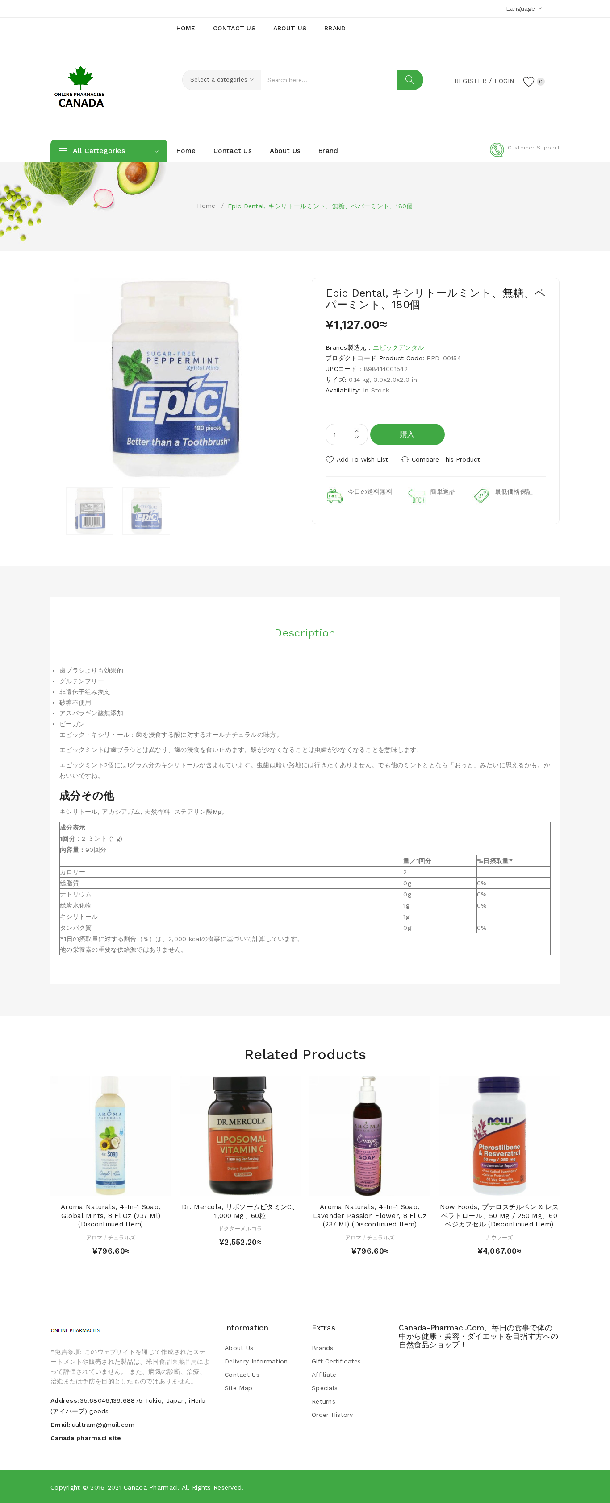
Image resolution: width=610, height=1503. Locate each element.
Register (470, 80)
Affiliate (324, 1374)
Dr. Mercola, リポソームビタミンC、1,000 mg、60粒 (240, 1211)
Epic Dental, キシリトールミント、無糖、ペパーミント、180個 (320, 206)
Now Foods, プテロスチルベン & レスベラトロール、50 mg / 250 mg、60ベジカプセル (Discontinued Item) (499, 1216)
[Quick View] (102, 1187)
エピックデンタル (398, 347)
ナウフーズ (499, 1238)
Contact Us (242, 1374)
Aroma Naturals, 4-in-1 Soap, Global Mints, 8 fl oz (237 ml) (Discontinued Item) (111, 1216)
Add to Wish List (362, 459)
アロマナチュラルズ (111, 1238)
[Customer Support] (525, 155)
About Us (239, 1347)
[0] (529, 81)
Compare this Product (446, 459)
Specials (325, 1388)
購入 (407, 434)
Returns (323, 1401)
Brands (323, 1347)
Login (504, 80)
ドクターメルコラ (240, 1229)
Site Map (238, 1388)
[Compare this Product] (136, 1187)
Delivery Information (256, 1361)
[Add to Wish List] (119, 1187)
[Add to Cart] (85, 1187)
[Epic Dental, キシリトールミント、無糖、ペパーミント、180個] (89, 511)
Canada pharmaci (151, 1487)
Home (206, 205)
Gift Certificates (336, 1361)
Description (304, 633)
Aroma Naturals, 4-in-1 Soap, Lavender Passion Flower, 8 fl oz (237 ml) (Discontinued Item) (370, 1216)
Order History (332, 1414)
